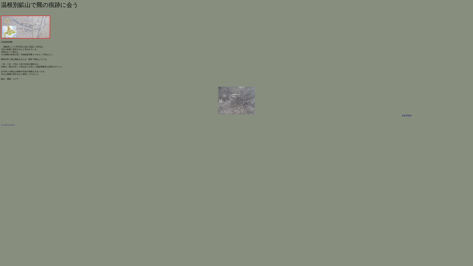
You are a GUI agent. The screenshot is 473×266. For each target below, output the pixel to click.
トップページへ (8, 125)
